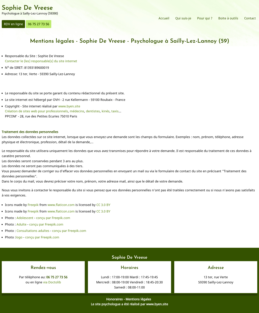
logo (19, 237)
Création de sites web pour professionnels (36, 111)
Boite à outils (228, 18)
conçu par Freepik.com (52, 218)
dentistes (93, 111)
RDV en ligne (13, 24)
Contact (250, 18)
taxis (115, 111)
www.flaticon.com (61, 205)
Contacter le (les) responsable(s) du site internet (41, 61)
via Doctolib (51, 282)
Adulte (21, 224)
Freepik (33, 205)
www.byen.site (69, 106)
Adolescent (25, 218)
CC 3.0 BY (103, 205)
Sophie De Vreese (27, 8)
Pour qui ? (204, 18)
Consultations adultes (33, 231)
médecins (77, 111)
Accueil (164, 18)
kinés (106, 111)
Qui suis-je (183, 18)
